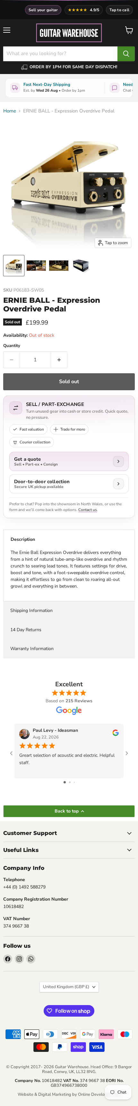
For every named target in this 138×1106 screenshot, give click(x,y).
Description (23, 539)
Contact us (87, 509)
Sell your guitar (43, 9)
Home (9, 111)
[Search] (126, 53)
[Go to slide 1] (65, 782)
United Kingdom (66, 987)
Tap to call (119, 9)
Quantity (11, 345)
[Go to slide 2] (70, 782)
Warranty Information (32, 649)
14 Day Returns (25, 630)
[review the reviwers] (115, 734)
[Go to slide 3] (74, 782)
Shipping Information (31, 610)
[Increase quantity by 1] (59, 359)
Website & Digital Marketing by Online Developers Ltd (69, 1094)
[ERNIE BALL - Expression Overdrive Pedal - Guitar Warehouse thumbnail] (14, 265)
